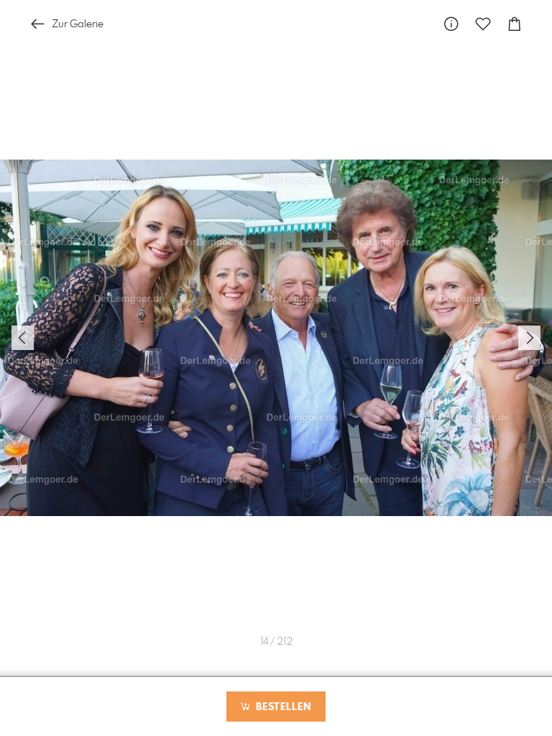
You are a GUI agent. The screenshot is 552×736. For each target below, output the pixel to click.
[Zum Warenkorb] (514, 24)
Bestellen (281, 707)
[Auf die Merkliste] (483, 24)
